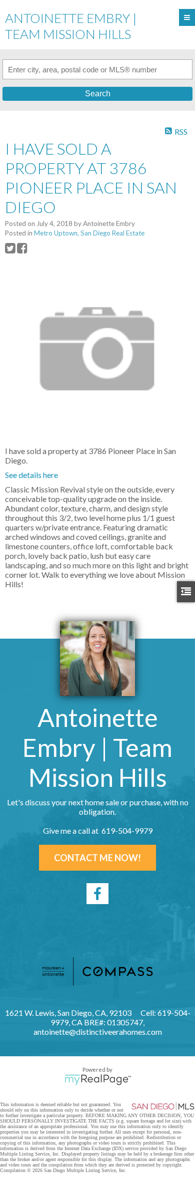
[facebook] (97, 893)
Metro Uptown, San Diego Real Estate (89, 233)
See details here (31, 474)
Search (97, 93)
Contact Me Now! (97, 857)
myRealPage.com (98, 1080)
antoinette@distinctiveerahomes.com (98, 1031)
